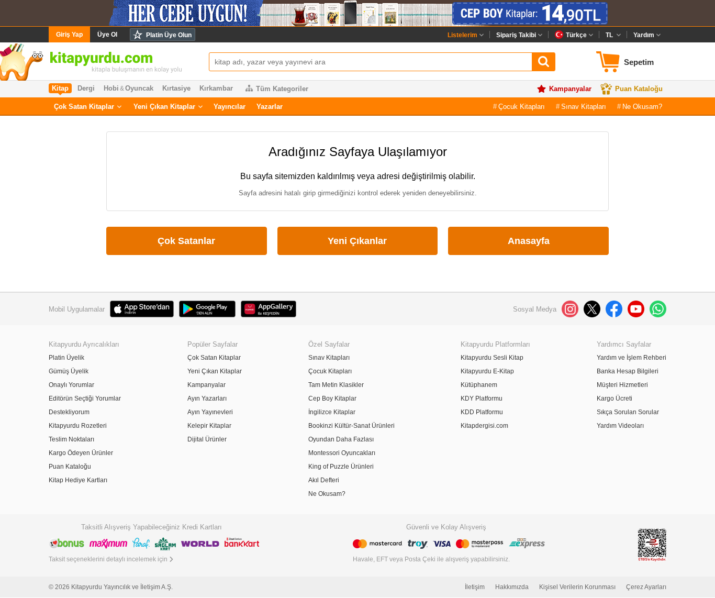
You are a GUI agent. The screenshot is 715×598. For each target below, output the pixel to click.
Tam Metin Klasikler (336, 385)
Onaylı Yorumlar (71, 385)
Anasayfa (529, 241)
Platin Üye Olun (169, 35)
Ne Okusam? (642, 106)
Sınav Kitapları (583, 106)
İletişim (475, 587)
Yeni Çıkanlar (357, 241)
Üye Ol (107, 34)
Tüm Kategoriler (282, 89)
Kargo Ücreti (614, 398)
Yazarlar (269, 106)
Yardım (643, 35)
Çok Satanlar (186, 241)
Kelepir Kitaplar (209, 425)
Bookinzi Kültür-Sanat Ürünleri (351, 425)
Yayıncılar (229, 106)
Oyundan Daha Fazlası (341, 439)
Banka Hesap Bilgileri (627, 371)
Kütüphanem (479, 385)
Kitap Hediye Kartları (78, 480)
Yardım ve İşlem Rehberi (631, 357)
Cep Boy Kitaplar (332, 398)
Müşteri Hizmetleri (622, 385)
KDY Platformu (481, 398)
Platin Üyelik (66, 357)
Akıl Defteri (323, 480)
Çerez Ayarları (646, 587)
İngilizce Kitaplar (331, 412)
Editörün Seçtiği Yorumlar (85, 398)
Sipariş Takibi (516, 35)
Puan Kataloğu (639, 89)
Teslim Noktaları (71, 439)
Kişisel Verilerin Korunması (577, 587)
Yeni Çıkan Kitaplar (164, 106)
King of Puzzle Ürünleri (341, 466)
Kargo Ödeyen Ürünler (81, 453)
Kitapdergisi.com (484, 425)
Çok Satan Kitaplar (84, 106)
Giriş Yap (69, 34)
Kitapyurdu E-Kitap (487, 371)
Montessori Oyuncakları (341, 453)
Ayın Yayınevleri (210, 412)
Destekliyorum (69, 412)
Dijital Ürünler (207, 439)
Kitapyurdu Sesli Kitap (492, 357)
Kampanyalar (570, 89)
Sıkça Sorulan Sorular (628, 412)
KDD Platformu (482, 412)
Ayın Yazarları (207, 398)
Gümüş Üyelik (68, 371)
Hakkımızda (512, 587)
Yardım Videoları (620, 425)
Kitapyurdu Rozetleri (78, 425)
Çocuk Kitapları (521, 106)
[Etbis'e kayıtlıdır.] (652, 544)
